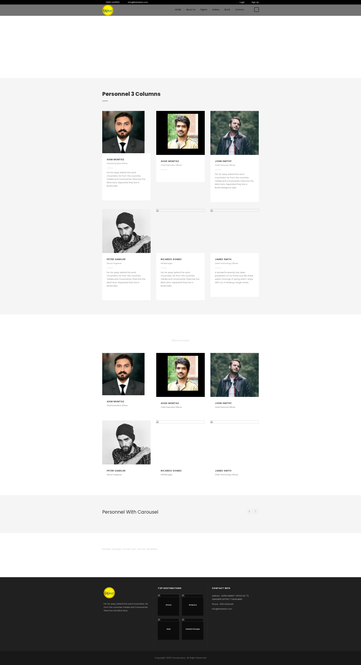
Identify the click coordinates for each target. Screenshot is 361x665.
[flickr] (222, 2)
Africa (168, 605)
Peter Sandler (116, 259)
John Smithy (223, 161)
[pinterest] (118, 193)
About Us (190, 9)
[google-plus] (227, 2)
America (193, 605)
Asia (168, 629)
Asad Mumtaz (170, 161)
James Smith (223, 259)
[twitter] (231, 2)
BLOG (227, 9)
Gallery (216, 9)
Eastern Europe (193, 629)
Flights (204, 9)
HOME (178, 9)
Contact (239, 9)
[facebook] (218, 2)
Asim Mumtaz (115, 159)
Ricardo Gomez (171, 259)
